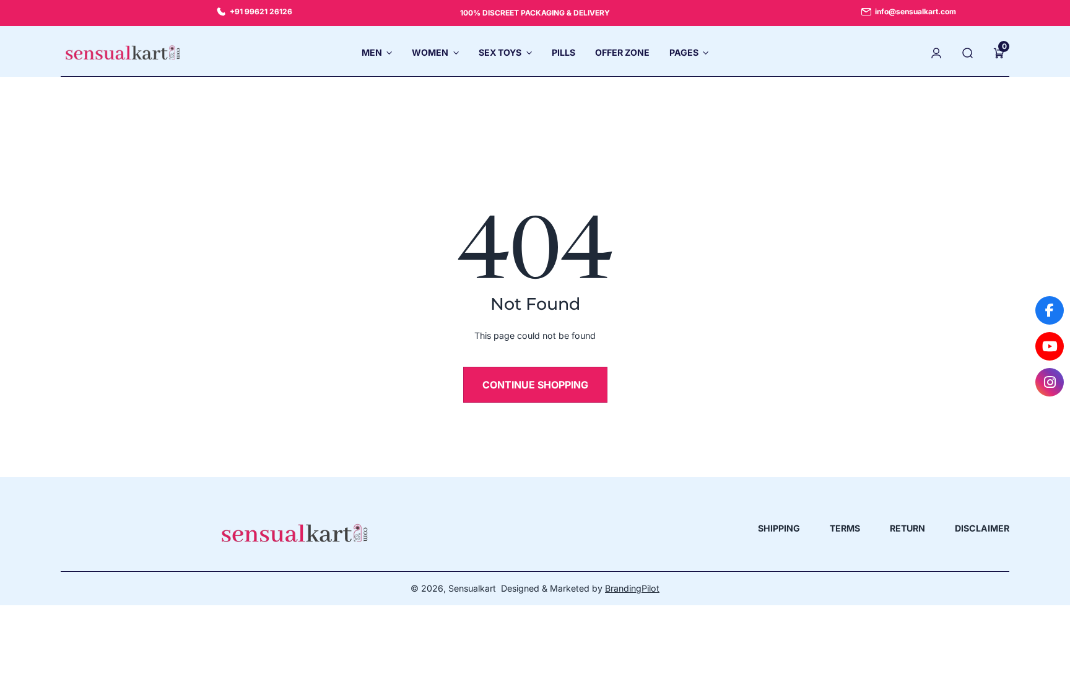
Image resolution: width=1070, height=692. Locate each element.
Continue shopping (535, 385)
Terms (845, 528)
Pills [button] (563, 52)
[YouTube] (1049, 346)
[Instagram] (1049, 382)
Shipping (779, 528)
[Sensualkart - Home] (123, 52)
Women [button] (430, 52)
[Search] (967, 52)
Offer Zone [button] (622, 52)
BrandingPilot (632, 588)
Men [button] (372, 52)
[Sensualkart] (294, 532)
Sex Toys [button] (500, 52)
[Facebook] (1049, 310)
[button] (998, 52)
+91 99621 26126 (261, 11)
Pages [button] (683, 52)
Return (907, 528)
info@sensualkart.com (915, 11)
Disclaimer (982, 528)
